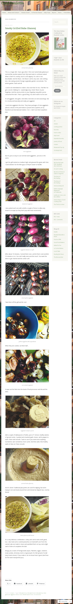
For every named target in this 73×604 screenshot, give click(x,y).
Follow (57, 90)
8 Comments (37, 594)
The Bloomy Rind (58, 257)
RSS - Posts (57, 216)
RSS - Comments (58, 219)
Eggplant (13, 594)
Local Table (57, 251)
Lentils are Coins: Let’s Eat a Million (60, 196)
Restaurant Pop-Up (59, 147)
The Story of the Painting (57, 177)
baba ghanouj (39, 593)
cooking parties (58, 127)
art (54, 121)
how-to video (57, 132)
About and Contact (13, 12)
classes (56, 124)
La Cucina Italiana (58, 248)
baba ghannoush (31, 593)
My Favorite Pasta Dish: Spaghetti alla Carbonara (58, 164)
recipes (12, 593)
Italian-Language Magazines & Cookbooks (58, 190)
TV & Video (66, 12)
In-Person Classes (37, 12)
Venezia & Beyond (59, 186)
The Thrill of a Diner (59, 204)
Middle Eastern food (28, 594)
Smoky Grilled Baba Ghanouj (20, 28)
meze (20, 594)
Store (59, 12)
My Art (54, 12)
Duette (56, 232)
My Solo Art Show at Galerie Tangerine (59, 172)
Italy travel (56, 135)
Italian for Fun (57, 245)
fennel (17, 594)
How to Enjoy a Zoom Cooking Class (59, 200)
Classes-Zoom (25, 12)
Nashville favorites (59, 138)
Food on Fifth (57, 239)
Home (4, 12)
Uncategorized (58, 150)
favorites (56, 129)
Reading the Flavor (59, 254)
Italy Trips (47, 12)
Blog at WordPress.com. (37, 601)
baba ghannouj (23, 593)
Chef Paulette (12, 3)
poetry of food (58, 141)
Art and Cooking (58, 169)
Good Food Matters (59, 242)
